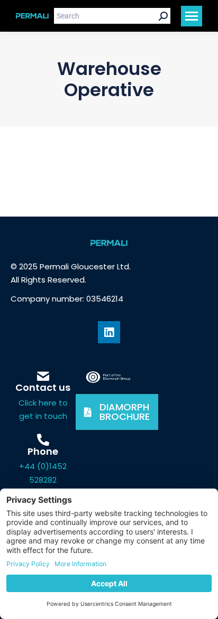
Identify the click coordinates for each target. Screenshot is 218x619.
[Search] (163, 16)
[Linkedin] (109, 332)
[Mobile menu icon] (191, 16)
